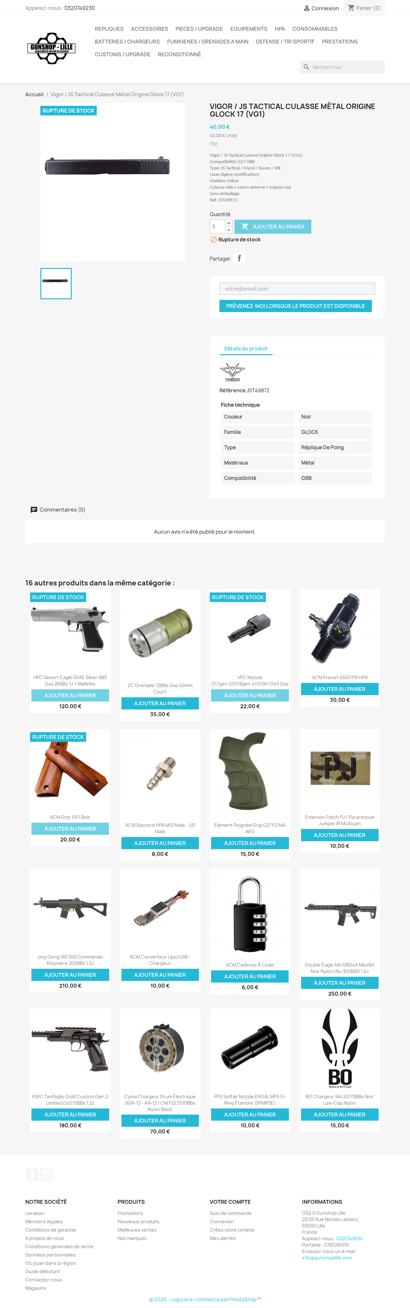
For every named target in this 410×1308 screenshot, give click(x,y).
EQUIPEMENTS (248, 28)
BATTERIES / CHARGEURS (127, 41)
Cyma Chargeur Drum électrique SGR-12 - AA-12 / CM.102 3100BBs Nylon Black (160, 1102)
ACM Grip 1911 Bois (70, 817)
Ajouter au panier (273, 226)
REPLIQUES (109, 28)
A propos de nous (44, 1238)
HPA (280, 28)
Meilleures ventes (137, 1230)
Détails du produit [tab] (246, 348)
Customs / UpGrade (123, 54)
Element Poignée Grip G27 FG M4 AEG (250, 828)
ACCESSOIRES (149, 28)
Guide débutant (42, 1271)
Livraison (35, 1213)
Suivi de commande (231, 1213)
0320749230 (79, 8)
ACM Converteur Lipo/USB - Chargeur (160, 960)
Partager (239, 258)
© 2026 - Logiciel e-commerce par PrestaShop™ (205, 1299)
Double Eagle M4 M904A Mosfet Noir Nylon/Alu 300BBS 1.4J (339, 968)
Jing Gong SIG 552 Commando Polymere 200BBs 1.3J (70, 960)
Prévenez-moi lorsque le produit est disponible (295, 305)
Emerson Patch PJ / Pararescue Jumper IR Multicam (339, 820)
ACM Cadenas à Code (250, 965)
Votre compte (230, 1201)
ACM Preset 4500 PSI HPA (340, 677)
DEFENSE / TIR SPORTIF (285, 41)
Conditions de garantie (50, 1230)
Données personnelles (50, 1255)
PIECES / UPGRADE (199, 28)
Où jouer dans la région (50, 1263)
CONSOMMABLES (315, 28)
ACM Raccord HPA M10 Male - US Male (160, 828)
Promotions (130, 1213)
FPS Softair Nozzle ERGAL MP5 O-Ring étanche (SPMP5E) (250, 1099)
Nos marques (132, 1238)
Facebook (32, 1174)
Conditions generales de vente (59, 1246)
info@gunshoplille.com (327, 1258)
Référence (232, 390)
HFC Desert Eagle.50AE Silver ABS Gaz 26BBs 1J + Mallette (70, 680)
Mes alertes (223, 1238)
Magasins (35, 1288)
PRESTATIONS (340, 41)
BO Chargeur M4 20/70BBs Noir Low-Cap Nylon (340, 1099)
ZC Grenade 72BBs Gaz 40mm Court (160, 688)
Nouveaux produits (139, 1221)
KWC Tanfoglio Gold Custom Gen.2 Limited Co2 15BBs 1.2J (70, 1099)
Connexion (222, 1221)
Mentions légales (44, 1221)
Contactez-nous (43, 1280)
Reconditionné (179, 54)
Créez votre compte (232, 1230)
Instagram (46, 1174)
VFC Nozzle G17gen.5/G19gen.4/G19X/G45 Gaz (250, 680)
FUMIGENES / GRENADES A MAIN (208, 41)
